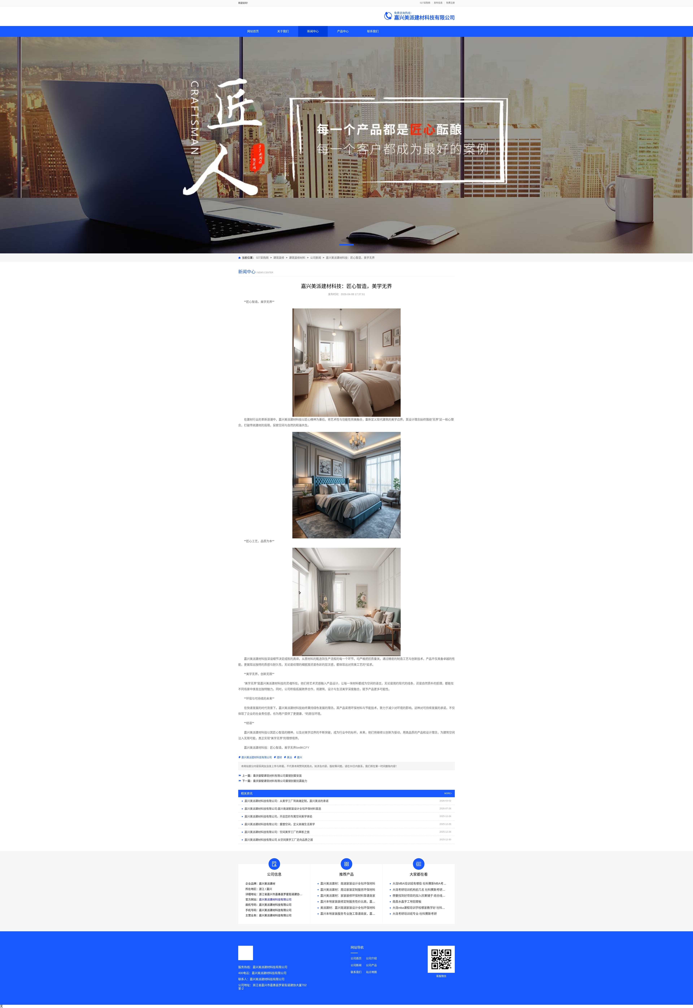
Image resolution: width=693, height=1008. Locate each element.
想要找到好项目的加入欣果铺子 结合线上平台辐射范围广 (429, 895)
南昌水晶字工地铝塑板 (407, 901)
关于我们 (283, 31)
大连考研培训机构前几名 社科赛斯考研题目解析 (423, 889)
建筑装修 (278, 257)
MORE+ (448, 793)
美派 (289, 757)
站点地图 (371, 972)
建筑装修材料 (297, 257)
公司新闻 (315, 257)
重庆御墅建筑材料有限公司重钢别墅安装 (277, 775)
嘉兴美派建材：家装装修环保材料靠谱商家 (347, 895)
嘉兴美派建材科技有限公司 (256, 757)
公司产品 (371, 965)
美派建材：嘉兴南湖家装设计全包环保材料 (347, 907)
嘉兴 (299, 757)
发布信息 (438, 3)
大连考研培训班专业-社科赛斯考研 (415, 913)
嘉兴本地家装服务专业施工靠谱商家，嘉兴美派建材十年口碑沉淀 (362, 913)
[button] (346, 244)
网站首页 (253, 31)
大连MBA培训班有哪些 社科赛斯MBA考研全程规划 (425, 883)
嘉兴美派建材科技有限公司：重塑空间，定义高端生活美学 (280, 824)
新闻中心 (313, 31)
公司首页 (356, 958)
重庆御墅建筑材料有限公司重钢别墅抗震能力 (280, 780)
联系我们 (373, 31)
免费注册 (450, 3)
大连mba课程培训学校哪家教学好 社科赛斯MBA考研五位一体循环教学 (438, 907)
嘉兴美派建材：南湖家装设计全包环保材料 (347, 883)
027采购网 (425, 3)
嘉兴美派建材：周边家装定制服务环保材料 (347, 889)
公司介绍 (371, 958)
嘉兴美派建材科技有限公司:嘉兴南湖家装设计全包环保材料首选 (283, 808)
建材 (279, 757)
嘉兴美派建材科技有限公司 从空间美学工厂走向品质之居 (279, 839)
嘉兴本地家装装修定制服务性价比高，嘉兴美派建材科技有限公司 (362, 901)
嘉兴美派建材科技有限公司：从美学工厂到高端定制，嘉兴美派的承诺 (286, 800)
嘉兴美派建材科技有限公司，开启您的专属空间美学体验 (278, 816)
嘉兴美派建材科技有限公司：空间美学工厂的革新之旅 (277, 831)
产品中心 (343, 31)
